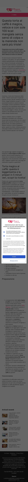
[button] (14, 239)
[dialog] (14, 241)
